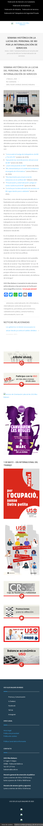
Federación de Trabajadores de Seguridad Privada (21, 13)
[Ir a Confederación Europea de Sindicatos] (21, 815)
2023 (11, 51)
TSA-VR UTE (19, 314)
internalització (9, 306)
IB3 (27, 303)
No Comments (11, 82)
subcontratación (10, 314)
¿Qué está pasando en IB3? (16, 166)
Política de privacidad (11, 733)
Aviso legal (7, 730)
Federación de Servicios (30, 9)
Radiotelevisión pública (12, 311)
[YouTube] (25, 17)
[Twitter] (18, 17)
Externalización (20, 303)
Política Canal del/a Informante (15, 741)
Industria (31, 84)
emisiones (10, 303)
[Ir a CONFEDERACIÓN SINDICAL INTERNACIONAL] (21, 809)
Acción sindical (15, 84)
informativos (33, 303)
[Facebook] (21, 17)
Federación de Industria (13, 9)
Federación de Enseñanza (21, 6)
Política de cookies (10, 736)
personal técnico (29, 309)
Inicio (7, 51)
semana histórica (27, 311)
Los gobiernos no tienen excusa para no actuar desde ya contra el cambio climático (22, 330)
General (24, 84)
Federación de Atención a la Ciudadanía (21, 2)
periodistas (18, 309)
